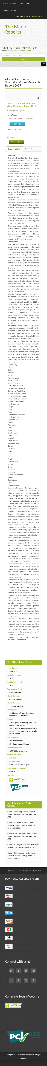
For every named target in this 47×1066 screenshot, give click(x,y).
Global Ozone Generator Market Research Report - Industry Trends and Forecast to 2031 (22, 836)
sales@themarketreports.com (19, 51)
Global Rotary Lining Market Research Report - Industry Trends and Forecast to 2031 (22, 814)
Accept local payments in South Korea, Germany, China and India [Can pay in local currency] (23, 731)
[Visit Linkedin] (11, 970)
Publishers (13, 4)
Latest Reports (25, 4)
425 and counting (15, 699)
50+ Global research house (19, 744)
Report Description (14, 149)
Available (12, 758)
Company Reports (9, 10)
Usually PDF (13, 772)
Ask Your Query (16, 142)
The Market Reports (17, 30)
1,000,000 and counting (18, 751)
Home (5, 4)
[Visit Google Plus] (18, 980)
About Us (11, 871)
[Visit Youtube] (33, 970)
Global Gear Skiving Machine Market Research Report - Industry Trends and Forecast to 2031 (21, 825)
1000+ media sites (16, 741)
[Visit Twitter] (26, 970)
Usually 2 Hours (15, 692)
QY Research (20, 645)
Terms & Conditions (24, 871)
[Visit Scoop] (11, 980)
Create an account (38, 16)
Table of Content (30, 149)
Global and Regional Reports (19, 765)
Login (26, 16)
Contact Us (37, 871)
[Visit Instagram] (26, 980)
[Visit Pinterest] (33, 980)
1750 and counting (16, 706)
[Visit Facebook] (18, 970)
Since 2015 (13, 672)
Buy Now (17, 123)
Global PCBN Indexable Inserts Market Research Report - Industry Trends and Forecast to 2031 (21, 855)
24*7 (11, 679)
